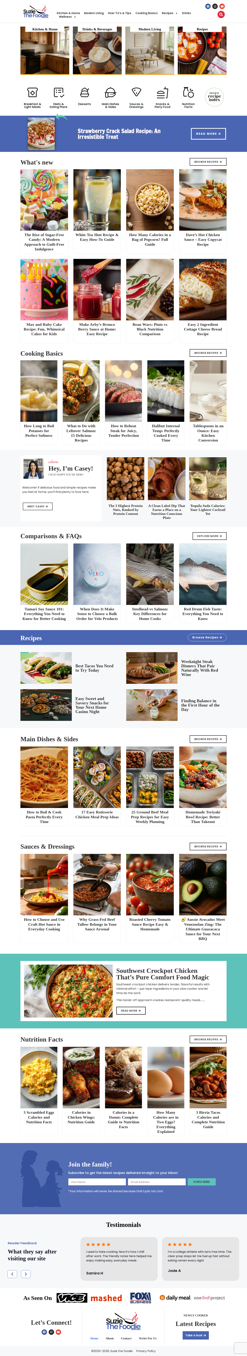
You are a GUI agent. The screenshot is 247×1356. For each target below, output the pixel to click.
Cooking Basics (146, 13)
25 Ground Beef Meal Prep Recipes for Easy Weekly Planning (150, 817)
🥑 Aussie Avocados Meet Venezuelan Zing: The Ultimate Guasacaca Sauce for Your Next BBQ (203, 929)
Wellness (65, 17)
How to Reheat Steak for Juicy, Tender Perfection (123, 431)
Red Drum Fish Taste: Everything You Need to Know (202, 614)
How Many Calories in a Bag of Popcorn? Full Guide (150, 240)
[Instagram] (215, 6)
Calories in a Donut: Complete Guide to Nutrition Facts (123, 1119)
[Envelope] (222, 6)
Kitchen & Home (68, 13)
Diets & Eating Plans (58, 105)
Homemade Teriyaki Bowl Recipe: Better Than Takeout (203, 817)
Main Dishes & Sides (110, 105)
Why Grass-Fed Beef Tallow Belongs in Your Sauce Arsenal (97, 924)
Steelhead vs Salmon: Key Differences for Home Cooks (150, 614)
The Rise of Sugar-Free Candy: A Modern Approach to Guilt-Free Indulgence (44, 242)
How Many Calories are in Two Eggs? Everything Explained (165, 1122)
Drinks (186, 13)
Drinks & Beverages (97, 29)
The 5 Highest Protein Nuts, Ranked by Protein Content (125, 510)
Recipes (167, 13)
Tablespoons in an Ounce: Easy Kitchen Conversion (208, 433)
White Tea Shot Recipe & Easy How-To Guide (97, 237)
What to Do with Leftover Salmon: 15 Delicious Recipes (81, 433)
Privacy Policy (146, 1351)
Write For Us (148, 1338)
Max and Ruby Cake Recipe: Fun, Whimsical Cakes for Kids (44, 329)
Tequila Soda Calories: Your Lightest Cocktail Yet (207, 510)
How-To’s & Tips (119, 13)
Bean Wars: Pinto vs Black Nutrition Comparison (150, 329)
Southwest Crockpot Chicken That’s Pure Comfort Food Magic (162, 974)
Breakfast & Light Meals (32, 105)
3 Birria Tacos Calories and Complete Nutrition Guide (208, 1119)
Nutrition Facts (188, 105)
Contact (126, 1338)
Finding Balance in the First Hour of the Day (200, 705)
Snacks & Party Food (162, 105)
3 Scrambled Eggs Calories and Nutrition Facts (39, 1117)
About (110, 1338)
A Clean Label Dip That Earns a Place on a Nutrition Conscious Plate (166, 512)
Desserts (84, 104)
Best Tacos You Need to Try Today (94, 668)
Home (94, 1338)
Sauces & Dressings (136, 105)
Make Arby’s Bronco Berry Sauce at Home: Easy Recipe (97, 329)
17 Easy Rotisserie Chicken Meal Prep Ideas (97, 814)
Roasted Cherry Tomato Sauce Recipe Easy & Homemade (150, 924)
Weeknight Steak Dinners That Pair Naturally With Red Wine (199, 668)
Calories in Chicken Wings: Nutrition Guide (81, 1117)
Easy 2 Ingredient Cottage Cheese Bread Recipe (203, 329)
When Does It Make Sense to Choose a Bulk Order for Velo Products (97, 614)
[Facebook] (208, 6)
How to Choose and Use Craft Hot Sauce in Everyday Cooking (44, 924)
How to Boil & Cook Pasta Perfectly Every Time (44, 817)
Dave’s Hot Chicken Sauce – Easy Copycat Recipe (203, 240)
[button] (12, 1274)
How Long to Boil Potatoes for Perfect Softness (39, 431)
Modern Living (94, 13)
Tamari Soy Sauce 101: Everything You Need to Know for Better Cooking (44, 614)
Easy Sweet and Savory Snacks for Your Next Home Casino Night (92, 705)
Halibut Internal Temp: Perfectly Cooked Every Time (166, 433)
